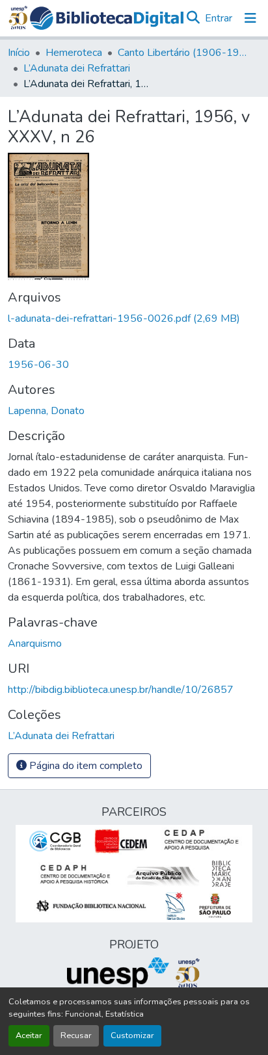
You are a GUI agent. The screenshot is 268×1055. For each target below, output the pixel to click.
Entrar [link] (218, 18)
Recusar (76, 1035)
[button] (107, 18)
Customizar (132, 1035)
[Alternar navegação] (250, 18)
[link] (134, 318)
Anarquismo (35, 643)
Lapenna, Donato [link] (46, 411)
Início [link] (19, 53)
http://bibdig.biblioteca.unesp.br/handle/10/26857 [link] (121, 690)
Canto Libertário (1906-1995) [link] (183, 53)
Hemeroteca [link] (74, 53)
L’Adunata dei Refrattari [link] (76, 68)
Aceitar (29, 1035)
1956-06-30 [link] (38, 365)
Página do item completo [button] (84, 766)
